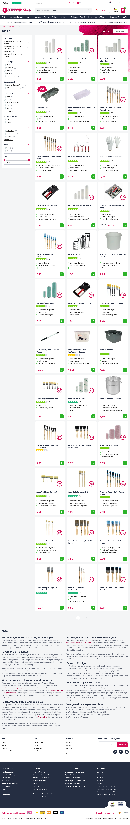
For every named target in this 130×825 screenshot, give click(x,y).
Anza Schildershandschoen (111, 157)
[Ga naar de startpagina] (17, 10)
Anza (9, 148)
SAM (9, 151)
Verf (3, 17)
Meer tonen (8, 111)
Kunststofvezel (12, 134)
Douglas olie (38, 745)
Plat (8, 99)
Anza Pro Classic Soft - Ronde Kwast (112, 493)
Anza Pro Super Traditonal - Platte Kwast (79, 446)
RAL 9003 (100, 783)
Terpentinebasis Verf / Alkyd (17, 85)
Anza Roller (9, 51)
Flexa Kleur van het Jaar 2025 (106, 786)
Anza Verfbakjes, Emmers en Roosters (17, 55)
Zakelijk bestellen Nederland (42, 794)
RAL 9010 (69, 742)
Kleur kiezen (70, 754)
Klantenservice (123, 3)
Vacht (9, 73)
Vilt (8, 65)
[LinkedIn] (127, 752)
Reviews (4, 789)
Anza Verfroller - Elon (45, 303)
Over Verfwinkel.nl (39, 772)
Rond (9, 97)
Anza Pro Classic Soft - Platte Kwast (112, 589)
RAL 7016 (100, 778)
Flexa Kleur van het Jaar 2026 (106, 789)
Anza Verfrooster (75, 254)
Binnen (9, 122)
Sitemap (36, 786)
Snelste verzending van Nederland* (85, 22)
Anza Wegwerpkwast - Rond (111, 303)
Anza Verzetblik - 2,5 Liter (110, 399)
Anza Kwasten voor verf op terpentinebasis (17, 47)
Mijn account (6, 781)
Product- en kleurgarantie (41, 775)
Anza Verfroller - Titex (77, 399)
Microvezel (11, 68)
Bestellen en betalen (8, 772)
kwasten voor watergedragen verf (15, 688)
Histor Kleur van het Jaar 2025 (106, 792)
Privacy (104, 818)
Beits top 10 (114, 17)
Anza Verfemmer (107, 350)
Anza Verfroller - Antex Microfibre (109, 60)
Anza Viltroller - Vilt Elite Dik (79, 205)
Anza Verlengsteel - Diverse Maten (47, 351)
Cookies (111, 818)
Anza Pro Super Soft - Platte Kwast (111, 542)
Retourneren (6, 778)
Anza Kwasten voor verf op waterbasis (17, 42)
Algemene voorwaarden (93, 818)
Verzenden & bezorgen (9, 775)
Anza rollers (42, 717)
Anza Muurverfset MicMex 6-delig (112, 206)
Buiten (9, 119)
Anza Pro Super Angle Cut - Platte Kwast (47, 589)
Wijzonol (64, 17)
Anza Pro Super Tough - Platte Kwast (80, 542)
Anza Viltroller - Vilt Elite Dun (48, 59)
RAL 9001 (69, 745)
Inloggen (114, 3)
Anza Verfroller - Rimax (109, 445)
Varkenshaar (11, 131)
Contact (4, 792)
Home (4, 27)
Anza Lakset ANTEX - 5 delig (79, 303)
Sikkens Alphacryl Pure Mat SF (75, 781)
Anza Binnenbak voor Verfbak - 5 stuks (81, 109)
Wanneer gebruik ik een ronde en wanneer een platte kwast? (91, 710)
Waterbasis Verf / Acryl (15, 88)
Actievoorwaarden (8, 786)
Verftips (125, 17)
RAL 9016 (69, 748)
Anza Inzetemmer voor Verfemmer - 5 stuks (77, 351)
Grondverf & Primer (8, 751)
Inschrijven (122, 745)
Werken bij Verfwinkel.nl (41, 778)
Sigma (46, 17)
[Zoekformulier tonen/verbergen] (88, 10)
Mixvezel (10, 137)
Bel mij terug (6, 795)
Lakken (4, 745)
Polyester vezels (12, 76)
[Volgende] (86, 618)
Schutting (37, 751)
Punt (9, 108)
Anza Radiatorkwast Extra (78, 492)
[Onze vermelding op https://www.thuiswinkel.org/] (113, 804)
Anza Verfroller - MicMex (78, 59)
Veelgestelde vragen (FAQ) (10, 783)
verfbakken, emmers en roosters (79, 643)
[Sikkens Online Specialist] (121, 804)
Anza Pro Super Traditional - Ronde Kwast (47, 446)
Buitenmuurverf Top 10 (97, 17)
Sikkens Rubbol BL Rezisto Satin (75, 786)
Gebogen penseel (13, 102)
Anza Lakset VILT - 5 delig (46, 205)
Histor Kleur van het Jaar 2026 (106, 795)
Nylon (9, 70)
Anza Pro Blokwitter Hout (46, 492)
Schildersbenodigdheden (19, 17)
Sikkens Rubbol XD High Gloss (75, 772)
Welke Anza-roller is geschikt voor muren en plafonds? (89, 714)
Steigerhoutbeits (39, 742)
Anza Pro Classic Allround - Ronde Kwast (111, 109)
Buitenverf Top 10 (78, 17)
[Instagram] (115, 752)
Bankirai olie (38, 748)
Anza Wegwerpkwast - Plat (47, 399)
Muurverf (5, 748)
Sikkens (55, 17)
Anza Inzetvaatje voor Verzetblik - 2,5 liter (113, 255)
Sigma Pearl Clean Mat (72, 783)
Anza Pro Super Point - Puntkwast (77, 589)
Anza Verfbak (42, 108)
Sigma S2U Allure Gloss (72, 775)
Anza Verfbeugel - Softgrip (79, 157)
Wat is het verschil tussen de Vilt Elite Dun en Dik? (87, 712)
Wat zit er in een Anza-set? (78, 717)
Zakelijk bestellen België (41, 797)
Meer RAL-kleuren (72, 751)
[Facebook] (121, 752)
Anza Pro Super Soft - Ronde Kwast (48, 255)
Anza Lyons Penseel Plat (46, 541)
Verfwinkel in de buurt (40, 789)
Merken (38, 17)
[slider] (5, 160)
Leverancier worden (39, 781)
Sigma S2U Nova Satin (72, 778)
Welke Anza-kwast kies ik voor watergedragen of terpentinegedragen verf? (97, 707)
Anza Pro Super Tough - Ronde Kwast (48, 158)
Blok (9, 105)
